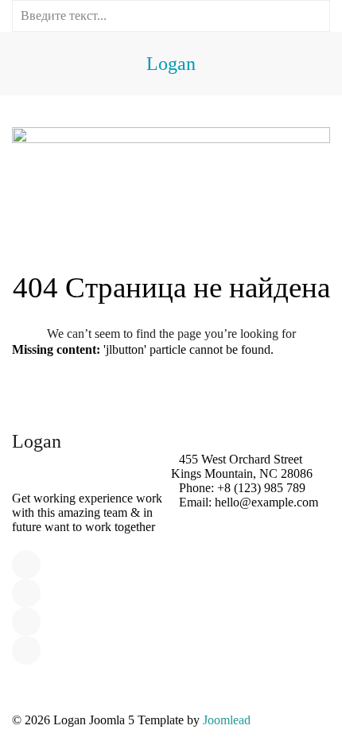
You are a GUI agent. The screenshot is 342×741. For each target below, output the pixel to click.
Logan (171, 63)
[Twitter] (26, 593)
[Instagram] (26, 650)
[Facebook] (26, 564)
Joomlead (227, 720)
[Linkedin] (26, 621)
